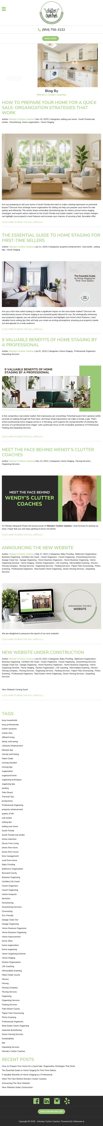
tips (3, 1042)
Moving (5, 983)
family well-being (10, 741)
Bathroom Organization (85, 554)
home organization (30, 122)
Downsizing (7, 911)
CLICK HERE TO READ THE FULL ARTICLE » (22, 222)
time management (10, 856)
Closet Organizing (66, 557)
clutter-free (7, 733)
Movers (94, 563)
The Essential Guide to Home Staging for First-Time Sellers (51, 237)
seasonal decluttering (12, 1030)
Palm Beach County (11, 1008)
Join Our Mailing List (51, 1111)
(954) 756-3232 (53, 29)
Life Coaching (62, 563)
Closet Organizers (49, 557)
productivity (7, 801)
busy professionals (10, 724)
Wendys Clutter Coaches (48, 1121)
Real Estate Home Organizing (47, 569)
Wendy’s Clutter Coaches (59, 526)
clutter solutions (9, 728)
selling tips (7, 822)
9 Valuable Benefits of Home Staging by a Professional (49, 342)
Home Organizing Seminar (14, 953)
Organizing (6, 996)
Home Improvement (11, 936)
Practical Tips (8, 796)
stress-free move (10, 847)
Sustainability (8, 1038)
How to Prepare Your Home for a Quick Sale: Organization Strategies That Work (49, 108)
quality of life (8, 813)
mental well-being (10, 754)
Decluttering (15, 122)
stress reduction (9, 839)
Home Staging (47, 122)
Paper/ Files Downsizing (82, 566)
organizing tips (8, 784)
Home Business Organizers (50, 560)
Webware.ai (78, 1121)
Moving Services (83, 461)
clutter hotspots (9, 894)
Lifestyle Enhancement (12, 745)
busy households (9, 720)
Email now (50, 38)
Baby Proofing (67, 554)
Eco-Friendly (7, 915)
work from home (9, 860)
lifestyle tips (7, 750)
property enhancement (70, 246)
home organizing (9, 949)
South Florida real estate (13, 835)
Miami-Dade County (11, 975)
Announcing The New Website (37, 548)
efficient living (8, 737)
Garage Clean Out (10, 560)
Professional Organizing (12, 805)
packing (5, 788)
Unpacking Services (10, 354)
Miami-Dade (7, 758)
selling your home (69, 119)
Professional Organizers (84, 351)
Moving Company (10, 566)
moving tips (7, 767)
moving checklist (9, 762)
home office (7, 941)
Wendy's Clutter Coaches (13, 1051)
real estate (87, 246)
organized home (9, 775)
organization (7, 771)
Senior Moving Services (73, 569)
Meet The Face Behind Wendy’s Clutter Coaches (48, 452)
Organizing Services (11, 464)
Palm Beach (7, 792)
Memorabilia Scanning (79, 563)
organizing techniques (12, 779)
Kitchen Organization (45, 563)
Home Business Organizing (76, 560)
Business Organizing (11, 557)
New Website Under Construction (43, 652)
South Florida (8, 830)
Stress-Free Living (10, 843)
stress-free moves (10, 852)
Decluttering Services (86, 557)
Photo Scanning (9, 1017)
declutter (6, 898)
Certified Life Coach (30, 557)
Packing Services (62, 566)
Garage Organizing (28, 560)
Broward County (9, 873)
